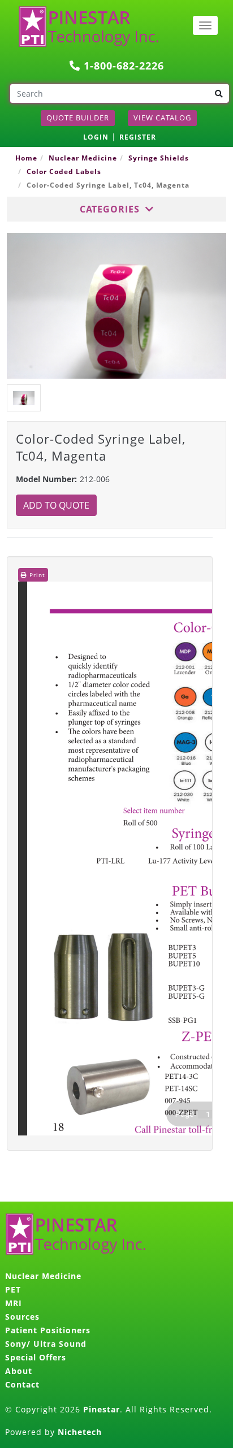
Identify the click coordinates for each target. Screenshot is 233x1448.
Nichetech (80, 1432)
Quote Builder (77, 117)
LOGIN (96, 137)
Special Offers (35, 1357)
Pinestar (101, 1409)
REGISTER (137, 137)
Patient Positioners (47, 1330)
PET (13, 1289)
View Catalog (162, 117)
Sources (22, 1316)
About (18, 1370)
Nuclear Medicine (83, 158)
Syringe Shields (158, 158)
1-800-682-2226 (122, 65)
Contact (22, 1384)
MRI (13, 1303)
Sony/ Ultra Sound (46, 1343)
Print (36, 575)
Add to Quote (56, 505)
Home (26, 158)
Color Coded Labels (64, 171)
